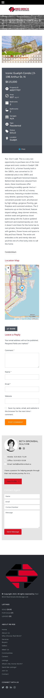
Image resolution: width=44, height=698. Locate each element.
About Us (6, 633)
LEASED (5, 616)
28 (35, 59)
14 (37, 56)
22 (19, 59)
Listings (5, 660)
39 (24, 62)
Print (22, 149)
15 (40, 56)
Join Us (5, 671)
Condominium (10, 252)
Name (8, 372)
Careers (5, 656)
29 (37, 59)
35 (14, 62)
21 (17, 59)
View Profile (12, 481)
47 (23, 64)
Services (5, 639)
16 (4, 59)
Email (8, 384)
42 (32, 62)
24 (24, 59)
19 (11, 59)
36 (17, 62)
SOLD (4, 609)
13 (35, 56)
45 (40, 62)
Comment (9, 350)
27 (32, 59)
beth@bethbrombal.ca (22, 464)
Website (8, 396)
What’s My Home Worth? (12, 664)
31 (4, 62)
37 (19, 62)
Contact (5, 674)
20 (14, 59)
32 (6, 62)
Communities (7, 653)
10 (27, 56)
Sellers (4, 646)
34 (11, 62)
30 (40, 59)
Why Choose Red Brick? (12, 636)
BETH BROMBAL (28, 441)
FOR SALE (6, 613)
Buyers (4, 642)
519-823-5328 (19, 460)
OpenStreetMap (26, 319)
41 (29, 62)
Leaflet (17, 319)
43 (35, 62)
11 (29, 56)
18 (9, 59)
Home (4, 630)
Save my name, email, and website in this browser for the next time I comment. (22, 411)
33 (9, 62)
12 (32, 56)
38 (22, 62)
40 (27, 62)
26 (29, 59)
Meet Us (5, 650)
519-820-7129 (20, 457)
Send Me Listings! (9, 667)
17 (6, 59)
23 (22, 59)
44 (37, 62)
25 (27, 59)
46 (20, 64)
